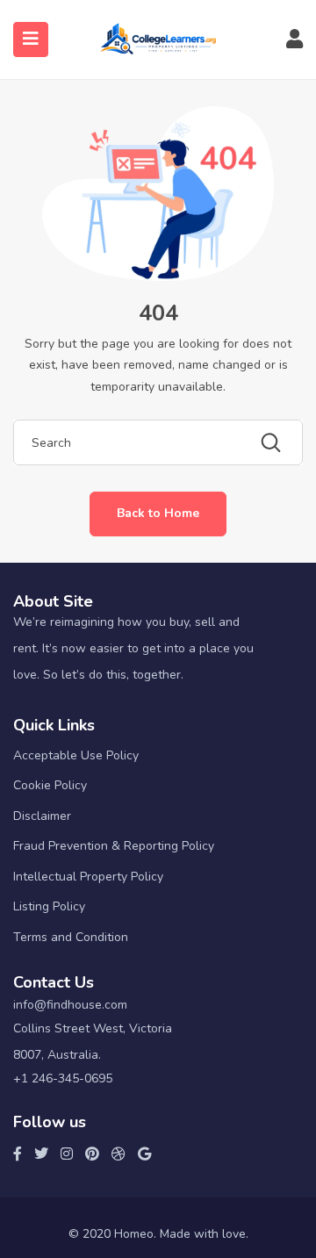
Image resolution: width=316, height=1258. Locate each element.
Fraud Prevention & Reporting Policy (113, 845)
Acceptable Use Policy (76, 755)
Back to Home (158, 513)
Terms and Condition (70, 937)
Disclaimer (42, 816)
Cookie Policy (50, 785)
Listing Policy (49, 906)
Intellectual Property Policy (88, 876)
